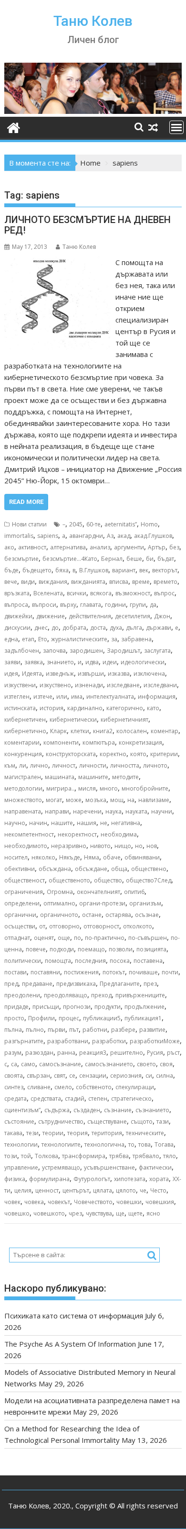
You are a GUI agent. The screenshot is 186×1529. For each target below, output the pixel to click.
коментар (164, 731)
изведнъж (60, 674)
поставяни (45, 972)
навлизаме (153, 800)
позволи (121, 949)
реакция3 (92, 1053)
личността (124, 765)
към (9, 765)
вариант (123, 570)
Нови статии (29, 524)
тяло (169, 1156)
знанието (60, 662)
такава (13, 1133)
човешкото (49, 1213)
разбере (123, 1030)
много (109, 788)
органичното (59, 915)
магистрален (22, 777)
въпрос (164, 593)
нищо (122, 846)
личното (155, 765)
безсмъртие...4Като (69, 559)
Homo (149, 524)
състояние (19, 1121)
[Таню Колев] (93, 111)
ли (22, 765)
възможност (132, 593)
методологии (23, 788)
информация (157, 696)
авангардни (86, 536)
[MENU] (176, 127)
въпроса (16, 605)
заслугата (157, 651)
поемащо (91, 949)
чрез (75, 1213)
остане (92, 915)
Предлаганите (120, 984)
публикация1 (143, 1018)
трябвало (146, 1156)
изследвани (160, 685)
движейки (18, 616)
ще (120, 1213)
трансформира (83, 1156)
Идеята (32, 674)
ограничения (23, 892)
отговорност (101, 926)
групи (138, 605)
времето (165, 582)
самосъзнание (60, 1064)
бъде (11, 570)
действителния (90, 616)
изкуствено (55, 685)
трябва (119, 1156)
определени (22, 903)
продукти (107, 1007)
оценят (44, 938)
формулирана (49, 1179)
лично (39, 765)
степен (97, 1098)
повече (36, 949)
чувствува (99, 1213)
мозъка (95, 800)
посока (120, 961)
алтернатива (68, 547)
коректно (113, 754)
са (14, 1064)
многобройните (145, 788)
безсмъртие (21, 559)
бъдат (165, 559)
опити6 (134, 892)
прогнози (77, 1007)
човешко (17, 1213)
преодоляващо (65, 995)
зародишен (86, 651)
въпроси (44, 605)
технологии (21, 1144)
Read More (26, 501)
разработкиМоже (155, 1041)
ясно (153, 1213)
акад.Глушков (153, 536)
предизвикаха (76, 984)
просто (14, 1018)
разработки (109, 1041)
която (138, 754)
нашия (86, 823)
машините (93, 777)
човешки (129, 1202)
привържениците (140, 995)
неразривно (68, 846)
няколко (43, 857)
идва (92, 662)
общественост (24, 880)
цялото (126, 1190)
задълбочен (21, 651)
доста (98, 628)
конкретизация (140, 742)
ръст (173, 1053)
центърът (75, 1190)
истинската (20, 708)
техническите (145, 1133)
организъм (145, 903)
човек (12, 1202)
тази (162, 1121)
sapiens (47, 536)
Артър (156, 547)
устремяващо (61, 1167)
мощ (117, 800)
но (139, 846)
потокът (114, 972)
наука (113, 811)
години (115, 605)
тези (32, 1133)
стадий (74, 1098)
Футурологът (91, 1179)
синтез (13, 1087)
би (150, 559)
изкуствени (20, 685)
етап (28, 639)
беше (134, 559)
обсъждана (55, 869)
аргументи (129, 547)
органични (20, 915)
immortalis (18, 536)
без (174, 547)
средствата (46, 1098)
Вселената (48, 593)
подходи (62, 949)
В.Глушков (93, 570)
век (143, 570)
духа (116, 628)
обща (119, 869)
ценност (47, 1190)
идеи (110, 662)
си (148, 1075)
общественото (69, 880)
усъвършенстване (109, 1167)
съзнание (118, 1110)
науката (136, 811)
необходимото (25, 846)
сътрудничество (60, 1121)
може (74, 800)
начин (38, 823)
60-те (93, 524)
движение (50, 616)
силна (164, 1075)
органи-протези (102, 903)
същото (142, 1121)
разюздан (39, 1053)
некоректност (77, 834)
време (141, 582)
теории (52, 1133)
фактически (155, 1167)
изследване (123, 685)
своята (13, 1075)
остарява (118, 915)
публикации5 (102, 1018)
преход (101, 995)
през (150, 984)
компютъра (99, 742)
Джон (162, 616)
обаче (112, 857)
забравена (136, 639)
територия (107, 1133)
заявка (33, 662)
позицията (151, 949)
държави (158, 628)
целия (22, 1190)
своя (166, 1064)
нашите (62, 823)
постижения (81, 972)
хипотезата (129, 1179)
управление (21, 1167)
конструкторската (71, 754)
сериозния (126, 1075)
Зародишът (123, 651)
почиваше (143, 972)
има (77, 696)
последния (90, 961)
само (28, 1064)
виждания (53, 582)
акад (123, 536)
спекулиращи (134, 1087)
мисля (87, 788)
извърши (91, 674)
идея (11, 674)
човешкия (159, 1202)
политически (22, 961)
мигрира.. (60, 788)
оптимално (59, 903)
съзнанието (152, 1110)
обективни (19, 869)
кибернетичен (25, 719)
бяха (62, 570)
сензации (92, 1075)
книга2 (103, 731)
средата (15, 1098)
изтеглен (17, 696)
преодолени (22, 995)
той (26, 1156)
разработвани (67, 1041)
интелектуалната (110, 696)
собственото (94, 1087)
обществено (148, 869)
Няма (91, 857)
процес (69, 1018)
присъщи (45, 1007)
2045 (76, 524)
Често (158, 1190)
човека (34, 1202)
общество (108, 880)
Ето (42, 639)
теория (77, 1133)
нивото (100, 846)
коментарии (22, 742)
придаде (16, 1007)
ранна (66, 1053)
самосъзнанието (109, 1064)
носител (16, 857)
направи (57, 811)
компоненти (61, 742)
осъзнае (147, 915)
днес (41, 628)
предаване (37, 984)
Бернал (112, 559)
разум (12, 1053)
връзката (17, 593)
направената (22, 811)
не (103, 823)
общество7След (148, 880)
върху (68, 605)
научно (14, 823)
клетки (80, 731)
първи (56, 1030)
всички (76, 593)
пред (11, 984)
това (144, 1144)
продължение (144, 1007)
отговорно (64, 926)
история (51, 708)
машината (59, 777)
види (28, 582)
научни (161, 811)
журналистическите (79, 639)
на (130, 800)
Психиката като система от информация (73, 1315)
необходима (119, 834)
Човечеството (93, 1202)
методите (125, 777)
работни (95, 1030)
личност (63, 765)
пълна (13, 1030)
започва (54, 651)
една (11, 639)
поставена (148, 961)
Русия (155, 1053)
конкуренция (23, 754)
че (143, 1190)
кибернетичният (124, 719)
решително (126, 1053)
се (72, 1075)
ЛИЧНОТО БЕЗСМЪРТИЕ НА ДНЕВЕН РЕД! (87, 225)
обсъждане (91, 869)
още (64, 938)
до (55, 628)
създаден (86, 1110)
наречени (87, 811)
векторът (164, 570)
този (10, 1156)
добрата (74, 628)
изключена (149, 674)
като (153, 708)
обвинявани (142, 857)
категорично (124, 708)
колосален (131, 731)
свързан (38, 1075)
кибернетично (25, 731)
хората (159, 1179)
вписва (118, 582)
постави (15, 972)
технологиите (61, 1144)
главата (90, 605)
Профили (41, 1018)
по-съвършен (147, 938)
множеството (23, 800)
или (61, 696)
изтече (42, 696)
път (74, 1030)
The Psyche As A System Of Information (70, 1344)
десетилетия (132, 616)
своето (146, 1064)
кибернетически (73, 719)
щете (135, 1213)
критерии (164, 754)
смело (63, 1087)
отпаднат (17, 938)
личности (92, 765)
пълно (35, 1030)
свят (59, 1075)
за (114, 639)
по (77, 938)
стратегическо (131, 1098)
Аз (110, 536)
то (131, 1144)
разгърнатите (23, 1041)
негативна (125, 823)
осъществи (19, 926)
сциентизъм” (22, 1110)
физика (14, 1179)
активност (32, 547)
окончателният (98, 892)
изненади (89, 685)
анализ (100, 547)
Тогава (164, 1144)
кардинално (85, 708)
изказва (119, 674)
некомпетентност (29, 834)
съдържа (57, 1110)
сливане (39, 1087)
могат (54, 800)
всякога (101, 593)
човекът (59, 1202)
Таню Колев (93, 20)
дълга (134, 628)
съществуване (107, 1121)
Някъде (69, 857)
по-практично (104, 938)
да (153, 605)
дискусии (17, 628)
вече (10, 582)
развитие (152, 1030)
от (42, 926)
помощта (58, 961)
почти (170, 972)
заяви (12, 662)
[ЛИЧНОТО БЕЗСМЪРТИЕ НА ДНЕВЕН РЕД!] (57, 262)
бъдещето (37, 570)
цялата (102, 1190)
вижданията (88, 582)
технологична (104, 1144)
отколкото (137, 926)
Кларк (58, 731)
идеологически (143, 662)
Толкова (46, 1156)
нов (151, 846)
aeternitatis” (120, 524)
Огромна (60, 892)
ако (9, 547)
